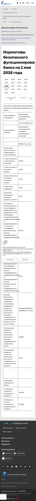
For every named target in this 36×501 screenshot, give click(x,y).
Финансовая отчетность (10, 12)
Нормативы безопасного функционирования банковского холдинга (15, 38)
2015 (25, 86)
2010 (6, 93)
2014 (6, 89)
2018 (4, 22)
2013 (12, 89)
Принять (25, 259)
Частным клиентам (7, 438)
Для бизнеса (5, 441)
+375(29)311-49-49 (20, 423)
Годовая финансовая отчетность (11, 31)
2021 (12, 83)
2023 (25, 79)
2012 (19, 89)
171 (6, 423)
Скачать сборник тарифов (16, 474)
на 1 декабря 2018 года (11, 98)
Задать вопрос (7, 431)
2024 (19, 79)
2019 (25, 83)
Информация (5, 444)
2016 (19, 86)
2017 (12, 86)
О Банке (14, 9)
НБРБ (3, 479)
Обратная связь (8, 428)
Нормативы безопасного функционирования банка (17, 17)
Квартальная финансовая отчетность (13, 43)
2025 (13, 79)
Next (31, 98)
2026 (6, 79)
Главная (5, 9)
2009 (13, 93)
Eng (27, 3)
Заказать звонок (21, 428)
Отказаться (10, 259)
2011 (25, 89)
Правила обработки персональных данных (15, 483)
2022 (6, 83)
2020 (19, 83)
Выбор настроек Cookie (8, 486)
